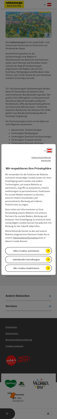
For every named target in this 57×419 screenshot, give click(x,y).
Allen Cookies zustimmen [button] (26, 250)
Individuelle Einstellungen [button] (26, 259)
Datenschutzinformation (26, 237)
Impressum (46, 160)
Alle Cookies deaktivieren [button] (26, 268)
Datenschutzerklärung (41, 157)
